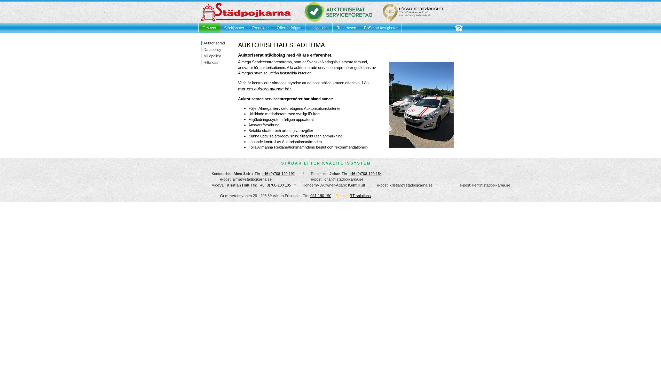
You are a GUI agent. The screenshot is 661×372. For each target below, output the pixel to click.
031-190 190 (320, 195)
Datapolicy (212, 49)
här (288, 89)
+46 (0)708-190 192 (278, 174)
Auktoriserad (214, 43)
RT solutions (360, 195)
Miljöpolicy (212, 56)
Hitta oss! (211, 62)
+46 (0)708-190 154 (365, 174)
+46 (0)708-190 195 (274, 185)
